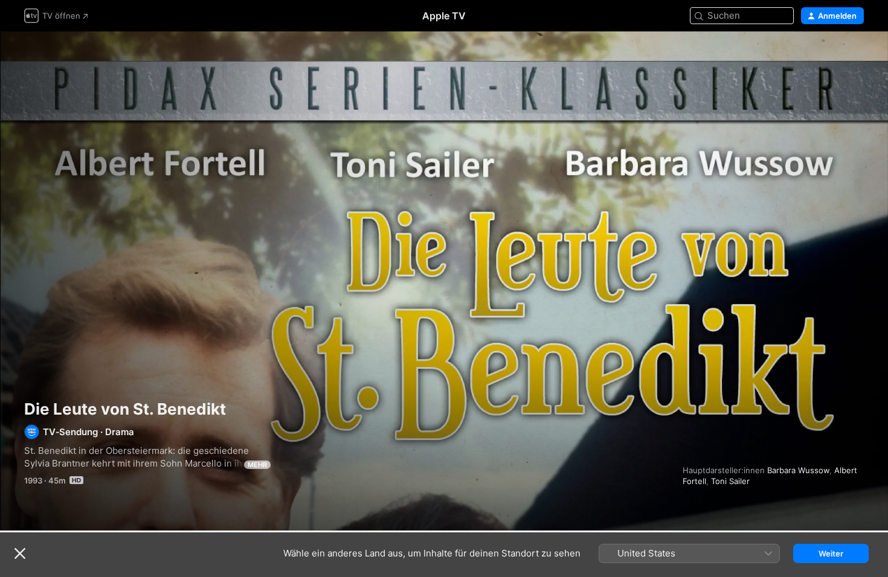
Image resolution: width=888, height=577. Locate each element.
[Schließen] (19, 553)
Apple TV (444, 16)
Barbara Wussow (798, 470)
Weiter (831, 553)
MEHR (257, 465)
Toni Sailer (730, 481)
